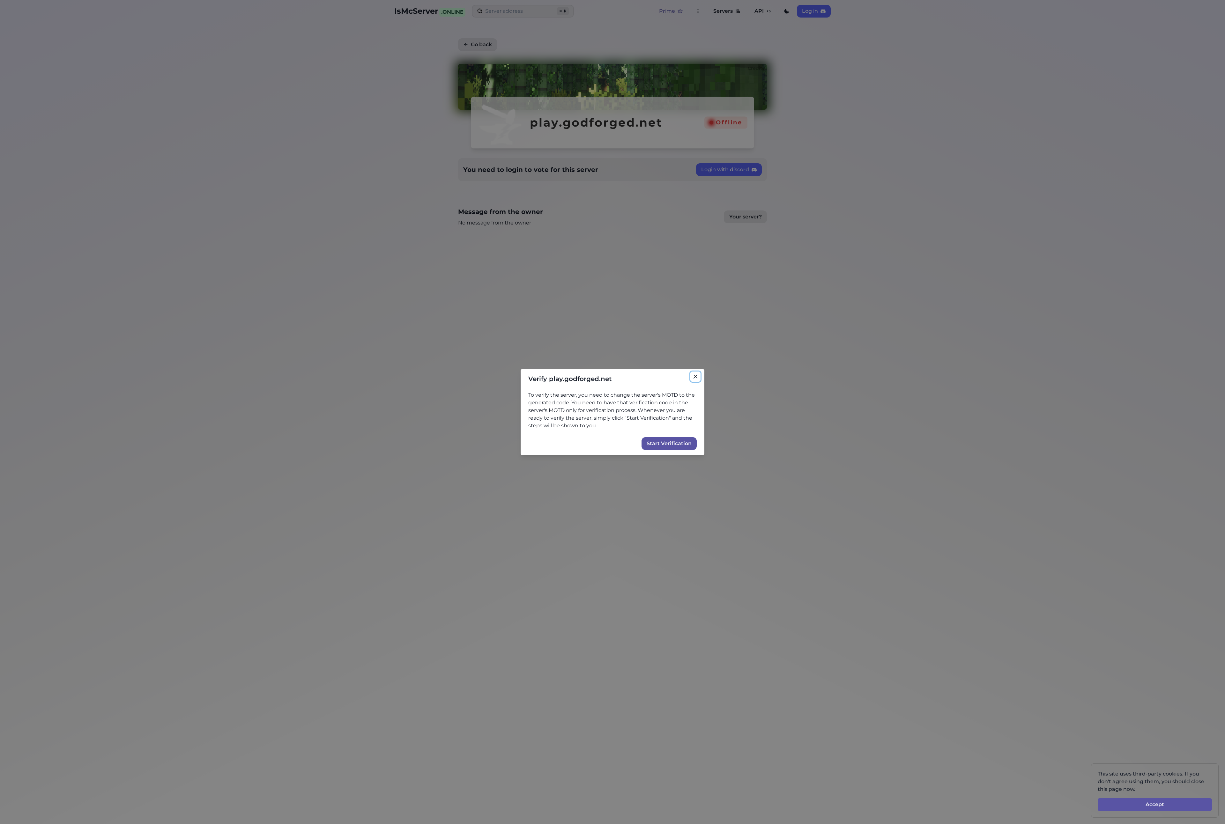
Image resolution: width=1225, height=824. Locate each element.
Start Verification (669, 443)
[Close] (695, 377)
